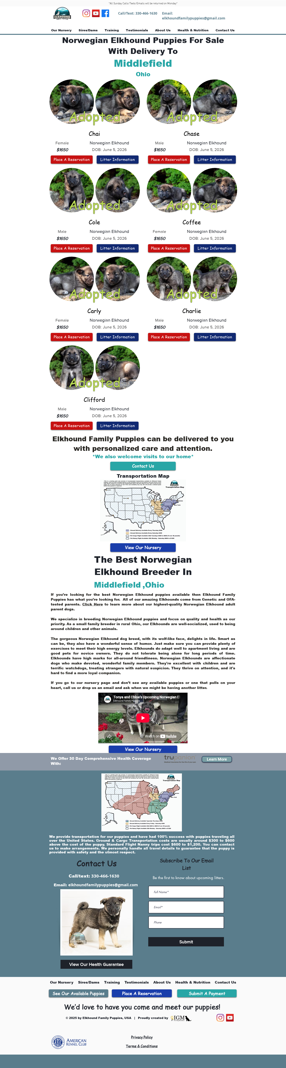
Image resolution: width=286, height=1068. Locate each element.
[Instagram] (86, 13)
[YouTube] (96, 13)
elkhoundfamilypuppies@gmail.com (193, 18)
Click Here (92, 604)
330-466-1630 (146, 13)
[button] (217, 759)
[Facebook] (105, 13)
